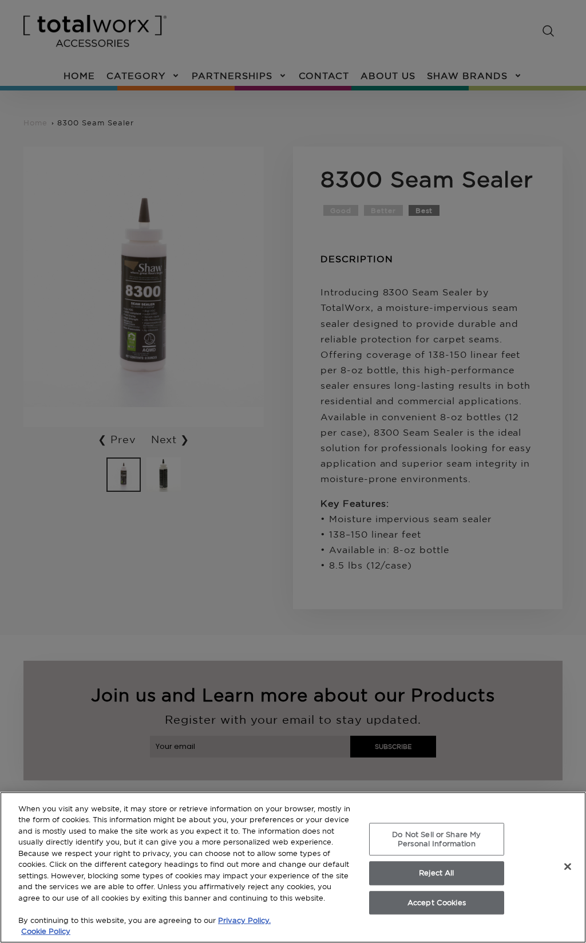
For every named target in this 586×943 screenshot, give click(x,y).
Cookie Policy (45, 931)
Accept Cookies (436, 902)
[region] (293, 867)
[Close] (567, 866)
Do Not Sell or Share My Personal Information (436, 838)
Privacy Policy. (244, 920)
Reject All (436, 873)
